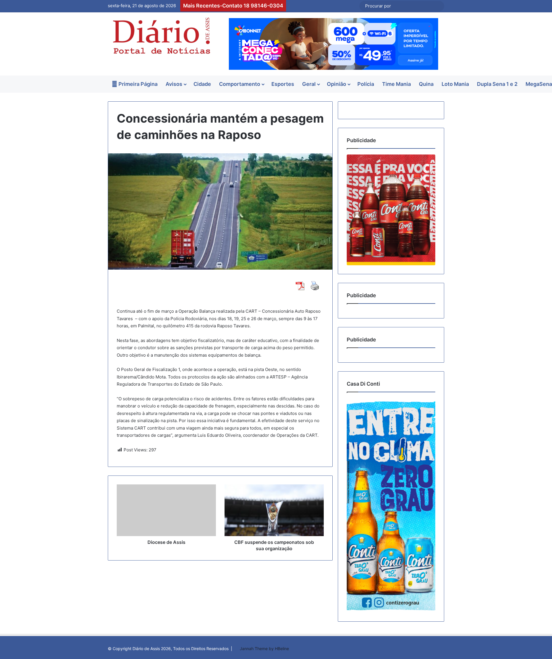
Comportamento (239, 84)
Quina (426, 84)
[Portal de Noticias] (161, 35)
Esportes (282, 84)
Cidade (202, 84)
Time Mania (396, 84)
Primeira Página (137, 84)
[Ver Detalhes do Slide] (391, 209)
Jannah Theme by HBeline (264, 648)
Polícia (365, 84)
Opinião (336, 84)
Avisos (174, 84)
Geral (309, 84)
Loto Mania (455, 84)
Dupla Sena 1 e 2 (497, 84)
